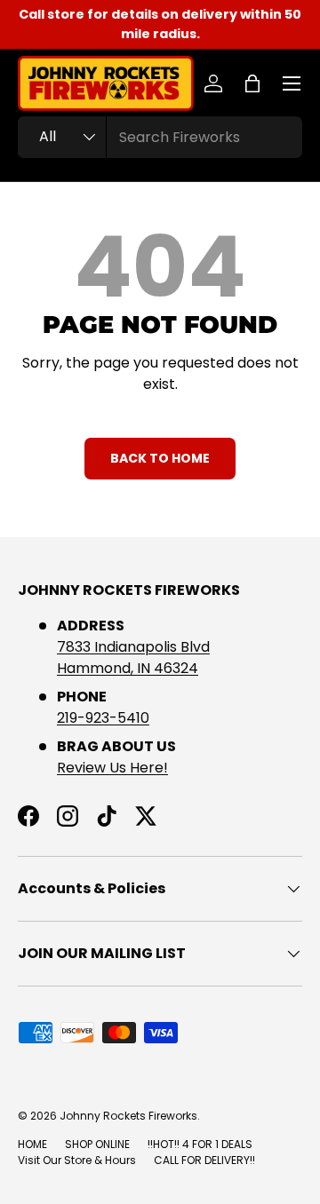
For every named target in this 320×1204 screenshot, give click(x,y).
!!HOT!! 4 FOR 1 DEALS (200, 1144)
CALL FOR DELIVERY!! (204, 1160)
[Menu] (291, 83)
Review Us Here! (112, 767)
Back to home (160, 458)
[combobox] (160, 137)
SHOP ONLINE (97, 1144)
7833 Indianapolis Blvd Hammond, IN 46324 (133, 657)
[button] (252, 83)
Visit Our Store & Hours (77, 1160)
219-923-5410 (103, 718)
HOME (32, 1144)
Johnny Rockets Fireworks (128, 1115)
